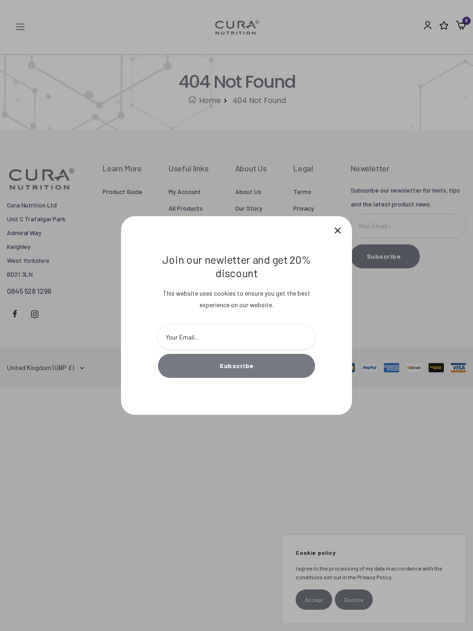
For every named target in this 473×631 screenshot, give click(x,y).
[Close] (337, 230)
